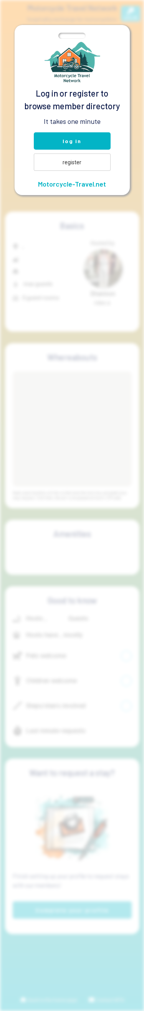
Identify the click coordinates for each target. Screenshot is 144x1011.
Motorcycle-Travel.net (72, 183)
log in (72, 141)
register (72, 162)
